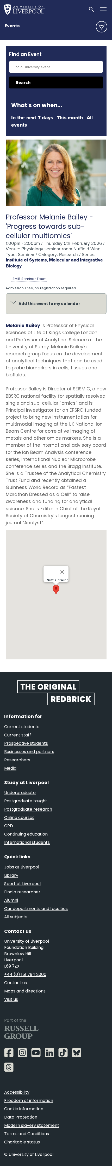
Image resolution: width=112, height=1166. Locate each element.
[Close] (62, 572)
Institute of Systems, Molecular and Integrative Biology (54, 263)
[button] (56, 590)
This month (70, 117)
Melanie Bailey (23, 325)
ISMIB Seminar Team (29, 279)
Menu (101, 26)
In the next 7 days (32, 117)
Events (12, 26)
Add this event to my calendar (49, 303)
